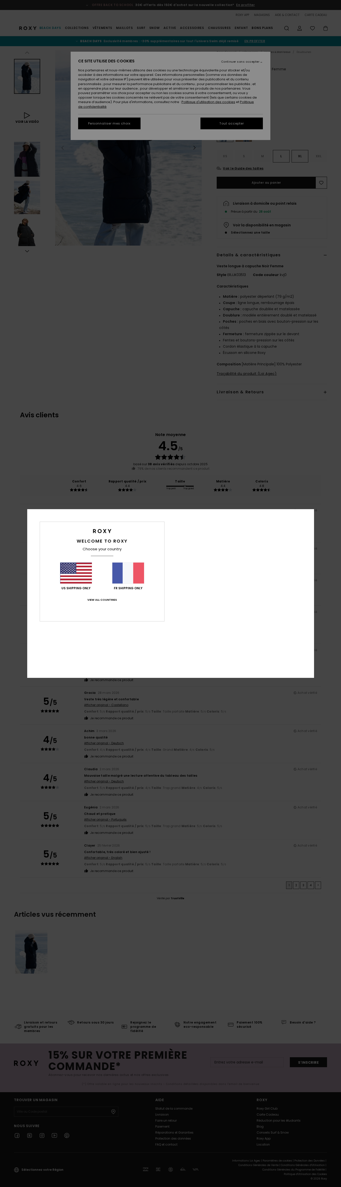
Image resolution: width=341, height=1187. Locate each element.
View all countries (102, 600)
